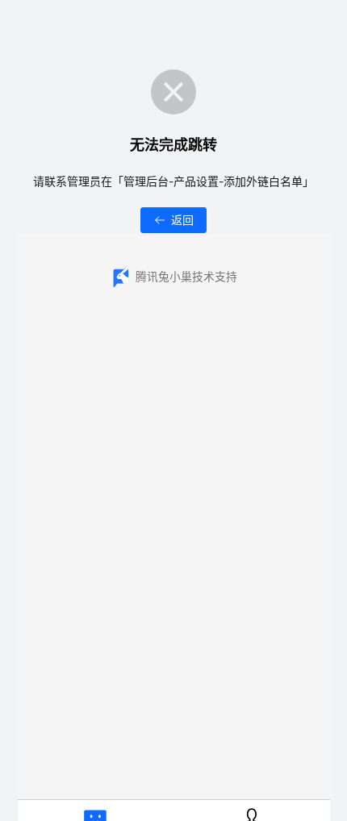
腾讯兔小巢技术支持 (186, 276)
